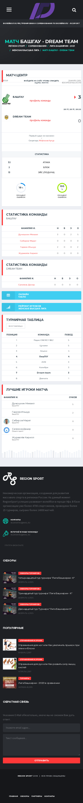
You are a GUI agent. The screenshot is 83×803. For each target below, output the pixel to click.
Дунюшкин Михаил (28, 234)
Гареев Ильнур (28, 247)
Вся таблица (16, 326)
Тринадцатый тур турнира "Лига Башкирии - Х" (45, 593)
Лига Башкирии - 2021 (62, 46)
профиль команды (40, 100)
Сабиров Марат (28, 241)
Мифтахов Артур (46, 141)
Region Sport (25, 776)
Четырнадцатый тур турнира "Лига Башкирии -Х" (46, 577)
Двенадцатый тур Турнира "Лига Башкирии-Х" (45, 608)
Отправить (41, 760)
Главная (13, 796)
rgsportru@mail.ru (20, 523)
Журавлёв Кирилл (28, 253)
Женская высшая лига (25, 50)
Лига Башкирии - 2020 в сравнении (39, 682)
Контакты (49, 796)
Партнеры (36, 796)
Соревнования (37, 46)
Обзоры (24, 796)
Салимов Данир (26, 284)
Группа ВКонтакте (14, 545)
